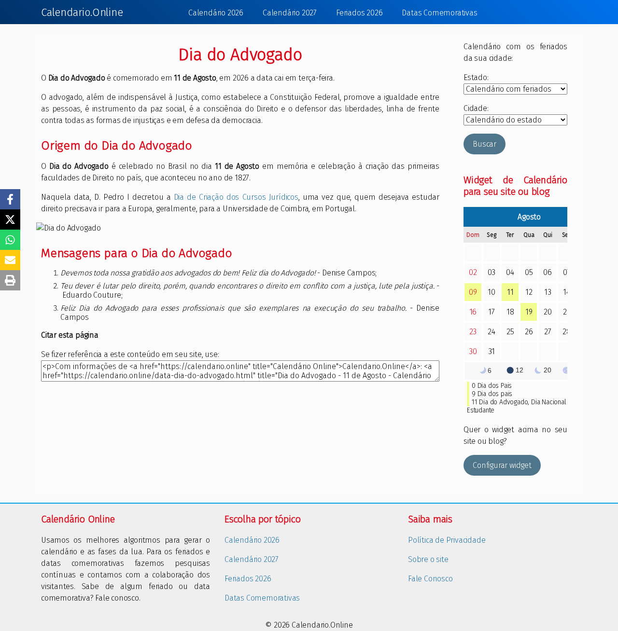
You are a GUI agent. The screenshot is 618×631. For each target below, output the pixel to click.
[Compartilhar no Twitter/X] (10, 219)
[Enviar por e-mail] (10, 260)
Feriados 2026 (359, 12)
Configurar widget (502, 465)
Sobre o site (428, 559)
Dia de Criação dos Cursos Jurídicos (236, 197)
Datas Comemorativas (439, 12)
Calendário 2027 (290, 12)
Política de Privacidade (446, 540)
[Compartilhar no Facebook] (10, 199)
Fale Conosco (430, 578)
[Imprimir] (10, 280)
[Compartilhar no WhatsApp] (10, 240)
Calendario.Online (82, 12)
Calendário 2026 (215, 12)
